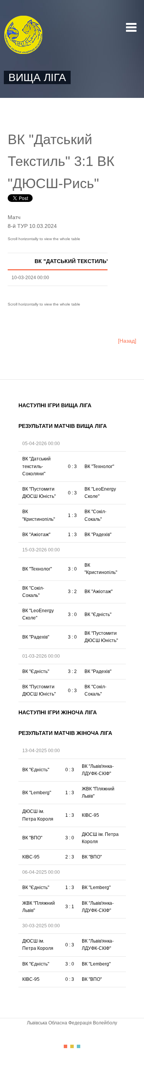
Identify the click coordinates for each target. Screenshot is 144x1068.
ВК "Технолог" (99, 466)
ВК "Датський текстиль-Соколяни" (36, 466)
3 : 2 (72, 591)
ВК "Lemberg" (36, 792)
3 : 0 (72, 569)
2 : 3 (69, 857)
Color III (78, 1046)
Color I (65, 1046)
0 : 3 (72, 466)
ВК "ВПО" (32, 837)
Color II (72, 1046)
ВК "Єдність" (97, 614)
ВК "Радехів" (97, 534)
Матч (14, 217)
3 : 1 (69, 906)
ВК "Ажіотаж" (36, 534)
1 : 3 (72, 515)
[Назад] (127, 341)
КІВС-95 (90, 815)
